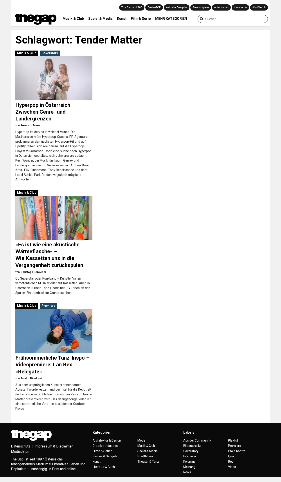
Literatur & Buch (104, 467)
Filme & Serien (102, 451)
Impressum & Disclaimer (54, 446)
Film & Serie (141, 18)
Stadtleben (145, 456)
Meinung (189, 467)
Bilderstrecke (192, 445)
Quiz (231, 456)
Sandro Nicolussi (31, 378)
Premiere (48, 305)
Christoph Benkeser (33, 272)
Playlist (233, 440)
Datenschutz (20, 446)
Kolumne (189, 461)
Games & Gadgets (105, 456)
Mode (141, 440)
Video (232, 467)
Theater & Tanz (148, 461)
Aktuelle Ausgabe (176, 7)
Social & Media (100, 18)
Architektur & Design (107, 440)
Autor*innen (221, 7)
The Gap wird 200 (131, 7)
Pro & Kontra (236, 451)
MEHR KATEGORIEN (171, 18)
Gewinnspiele (201, 7)
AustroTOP (154, 7)
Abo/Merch (259, 7)
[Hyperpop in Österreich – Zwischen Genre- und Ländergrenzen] (53, 78)
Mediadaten (20, 451)
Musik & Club (73, 18)
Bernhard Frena (30, 125)
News (187, 472)
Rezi (231, 461)
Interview (189, 456)
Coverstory (49, 53)
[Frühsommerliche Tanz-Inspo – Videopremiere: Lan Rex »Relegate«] (53, 331)
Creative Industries (106, 445)
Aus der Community (197, 440)
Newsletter (240, 7)
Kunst (121, 18)
